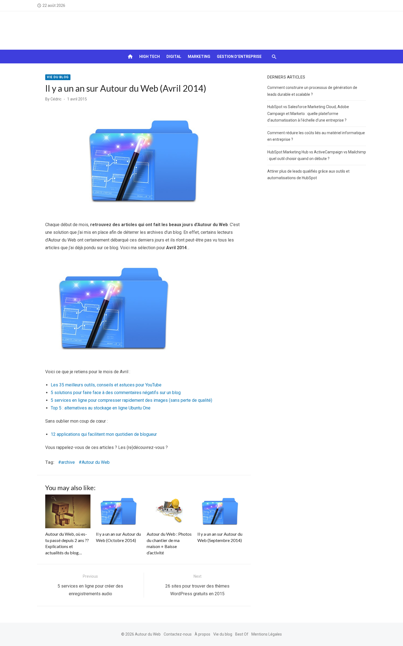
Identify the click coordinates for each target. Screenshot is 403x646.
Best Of (241, 634)
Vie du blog (58, 77)
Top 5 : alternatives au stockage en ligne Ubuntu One (101, 408)
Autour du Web (96, 462)
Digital (173, 56)
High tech (149, 56)
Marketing (199, 56)
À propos (202, 634)
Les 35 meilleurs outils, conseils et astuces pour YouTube (106, 384)
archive (68, 462)
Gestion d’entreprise (239, 56)
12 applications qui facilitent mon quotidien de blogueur (104, 434)
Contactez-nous (178, 634)
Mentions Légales (266, 634)
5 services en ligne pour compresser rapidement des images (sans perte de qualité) (131, 400)
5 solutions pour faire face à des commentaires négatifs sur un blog (116, 392)
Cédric (55, 99)
